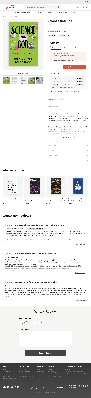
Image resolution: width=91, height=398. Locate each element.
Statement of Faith (9, 374)
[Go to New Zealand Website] (83, 386)
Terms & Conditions (54, 374)
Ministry (50, 12)
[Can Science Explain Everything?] (13, 186)
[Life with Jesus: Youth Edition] (78, 186)
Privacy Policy (52, 372)
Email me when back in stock (63, 61)
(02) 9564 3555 (59, 388)
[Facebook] (15, 387)
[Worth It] (34, 186)
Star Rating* (25, 319)
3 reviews (64, 32)
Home (4, 16)
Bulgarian (61, 99)
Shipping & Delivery (25, 374)
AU (85, 2)
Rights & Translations (9, 379)
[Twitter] (11, 387)
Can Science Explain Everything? (13, 199)
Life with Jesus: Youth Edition (77, 199)
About (78, 7)
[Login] (83, 7)
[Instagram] (18, 387)
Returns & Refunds (24, 372)
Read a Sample (23, 73)
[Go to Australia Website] (79, 386)
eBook (65, 48)
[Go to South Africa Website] (86, 386)
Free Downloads (64, 35)
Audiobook (75, 48)
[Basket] (87, 7)
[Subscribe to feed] (4, 387)
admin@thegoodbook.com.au (38, 388)
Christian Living (39, 12)
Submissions (7, 376)
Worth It (27, 199)
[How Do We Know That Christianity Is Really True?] (56, 186)
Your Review (24, 330)
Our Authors (6, 372)
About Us (5, 369)
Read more (67, 137)
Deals (75, 12)
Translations (41, 372)
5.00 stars (52, 31)
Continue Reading (80, 244)
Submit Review (45, 353)
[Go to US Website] (75, 386)
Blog (38, 369)
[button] (1, 190)
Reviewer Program (8, 381)
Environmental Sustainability (74, 372)
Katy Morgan (62, 28)
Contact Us (22, 369)
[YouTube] (8, 387)
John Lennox (53, 28)
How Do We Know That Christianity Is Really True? (56, 199)
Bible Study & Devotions (22, 12)
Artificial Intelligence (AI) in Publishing (76, 374)
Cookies (50, 369)
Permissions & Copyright (26, 376)
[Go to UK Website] (71, 386)
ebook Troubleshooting (55, 376)
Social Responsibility (71, 369)
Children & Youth (63, 12)
